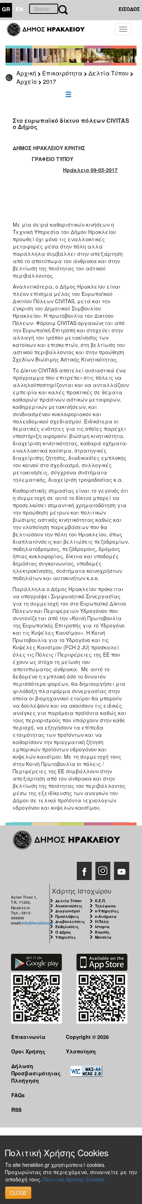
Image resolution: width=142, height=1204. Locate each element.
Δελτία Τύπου (108, 73)
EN (19, 9)
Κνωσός (102, 932)
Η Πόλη (102, 921)
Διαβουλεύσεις (70, 921)
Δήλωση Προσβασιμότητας (33, 1069)
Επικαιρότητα (62, 73)
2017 (49, 81)
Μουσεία (103, 937)
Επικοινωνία (28, 1036)
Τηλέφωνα (105, 905)
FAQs (18, 1095)
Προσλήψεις (67, 916)
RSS (16, 1109)
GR (6, 9)
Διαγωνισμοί (67, 911)
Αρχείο (26, 81)
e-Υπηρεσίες (107, 911)
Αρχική (26, 73)
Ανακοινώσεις (68, 905)
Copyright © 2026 (87, 1036)
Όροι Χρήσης (28, 1051)
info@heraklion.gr (38, 923)
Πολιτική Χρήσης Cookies (73, 1179)
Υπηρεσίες (65, 937)
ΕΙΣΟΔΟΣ (129, 8)
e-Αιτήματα (106, 916)
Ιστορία (102, 926)
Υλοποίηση (81, 1051)
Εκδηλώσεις (67, 926)
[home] (50, 33)
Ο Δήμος (63, 932)
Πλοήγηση (25, 1080)
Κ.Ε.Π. (100, 900)
